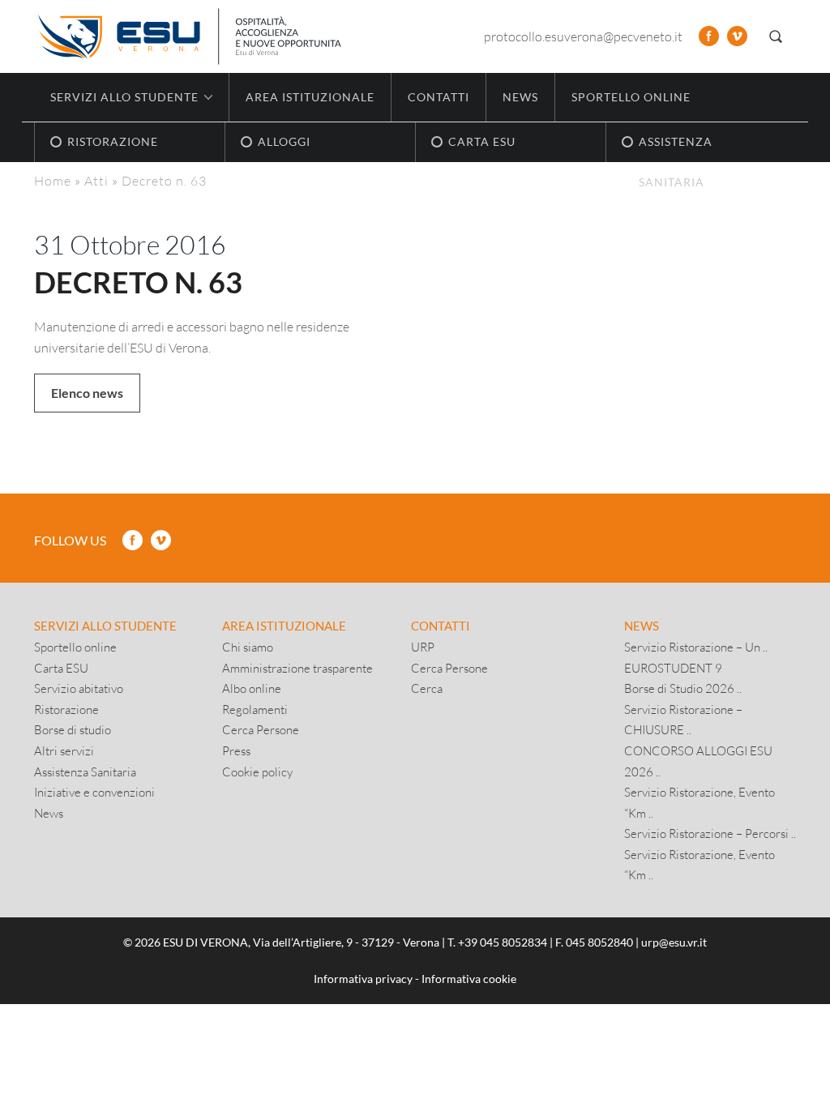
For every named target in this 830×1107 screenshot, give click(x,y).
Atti (96, 180)
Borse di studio (72, 729)
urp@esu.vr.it (674, 942)
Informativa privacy (363, 978)
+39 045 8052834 (502, 942)
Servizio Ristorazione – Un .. (696, 646)
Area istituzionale (310, 97)
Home (52, 180)
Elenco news (87, 392)
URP (422, 646)
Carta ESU (61, 667)
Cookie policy (257, 771)
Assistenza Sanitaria (85, 771)
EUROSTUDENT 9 (673, 667)
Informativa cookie (468, 978)
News (520, 97)
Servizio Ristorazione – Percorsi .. (710, 833)
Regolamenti (255, 709)
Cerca (427, 688)
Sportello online (631, 97)
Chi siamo (247, 646)
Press (236, 750)
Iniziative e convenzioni (94, 791)
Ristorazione (66, 709)
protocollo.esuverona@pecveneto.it (583, 36)
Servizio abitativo (78, 688)
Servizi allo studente (105, 625)
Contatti (438, 97)
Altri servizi (64, 750)
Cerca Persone (260, 729)
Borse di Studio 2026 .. (683, 688)
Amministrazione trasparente (297, 667)
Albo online (251, 688)
